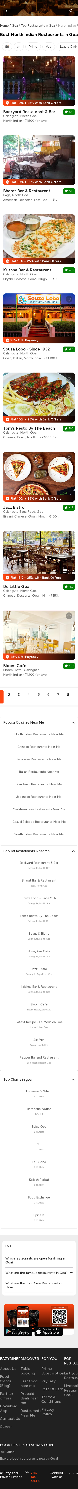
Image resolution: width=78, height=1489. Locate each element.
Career (6, 1426)
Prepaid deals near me (29, 1398)
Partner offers (6, 1395)
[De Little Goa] (39, 566)
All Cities (7, 1452)
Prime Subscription (52, 1371)
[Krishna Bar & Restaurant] (39, 249)
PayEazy (48, 1381)
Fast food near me (29, 1383)
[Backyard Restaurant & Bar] (39, 91)
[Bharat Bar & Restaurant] (39, 170)
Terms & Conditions (51, 1399)
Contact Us (10, 1418)
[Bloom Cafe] (39, 645)
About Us (8, 1368)
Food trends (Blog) (5, 1381)
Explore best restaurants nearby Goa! (29, 1458)
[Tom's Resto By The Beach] (39, 407)
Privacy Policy (47, 1411)
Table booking (28, 1371)
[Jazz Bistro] (39, 486)
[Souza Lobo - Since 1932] (39, 328)
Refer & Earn (52, 1389)
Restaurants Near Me (31, 1413)
